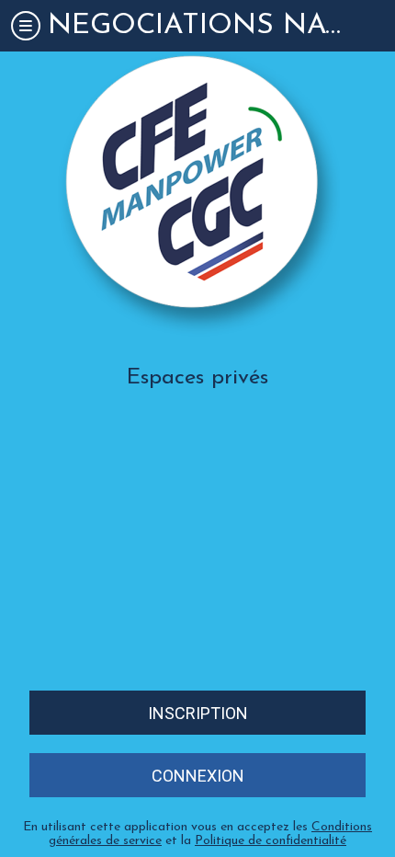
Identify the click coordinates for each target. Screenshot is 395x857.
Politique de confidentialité (270, 841)
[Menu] (26, 26)
